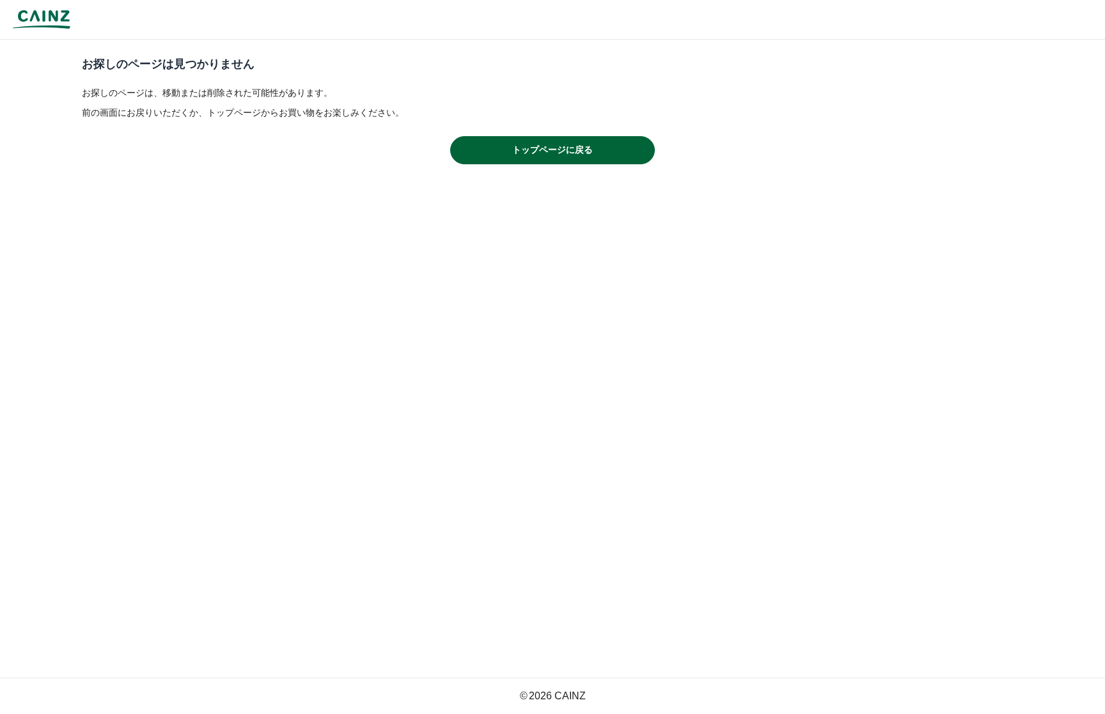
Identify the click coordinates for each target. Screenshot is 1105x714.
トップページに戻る (552, 149)
